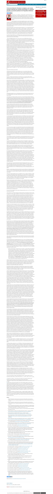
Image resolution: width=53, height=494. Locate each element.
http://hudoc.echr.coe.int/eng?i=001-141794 (24, 447)
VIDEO (27, 4)
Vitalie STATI (24, 478)
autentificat (11, 484)
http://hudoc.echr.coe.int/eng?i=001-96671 (27, 468)
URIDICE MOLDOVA (17, 2)
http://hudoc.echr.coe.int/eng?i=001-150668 (22, 449)
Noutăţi (19, 4)
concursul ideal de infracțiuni (15, 478)
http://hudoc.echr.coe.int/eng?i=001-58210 (24, 426)
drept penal (20, 478)
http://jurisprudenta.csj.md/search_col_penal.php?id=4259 (22, 439)
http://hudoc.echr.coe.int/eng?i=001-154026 (25, 451)
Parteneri (33, 4)
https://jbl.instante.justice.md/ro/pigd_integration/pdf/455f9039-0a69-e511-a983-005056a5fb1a (19, 413)
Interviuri (25, 4)
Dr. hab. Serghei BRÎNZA (40, 12)
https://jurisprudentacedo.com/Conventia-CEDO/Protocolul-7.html (16, 437)
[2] (17, 69)
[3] (9, 329)
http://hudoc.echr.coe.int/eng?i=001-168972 (23, 452)
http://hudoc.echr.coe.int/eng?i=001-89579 (23, 466)
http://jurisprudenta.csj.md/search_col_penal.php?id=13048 (22, 421)
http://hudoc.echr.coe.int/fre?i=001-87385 (24, 467)
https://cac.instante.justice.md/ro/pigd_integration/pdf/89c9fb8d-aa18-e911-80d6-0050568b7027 (19, 419)
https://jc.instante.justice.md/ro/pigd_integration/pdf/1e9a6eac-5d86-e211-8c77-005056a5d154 (19, 411)
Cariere (30, 4)
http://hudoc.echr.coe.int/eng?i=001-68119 (24, 463)
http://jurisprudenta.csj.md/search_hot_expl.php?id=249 (24, 423)
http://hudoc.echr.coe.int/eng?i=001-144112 (23, 448)
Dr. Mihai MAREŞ (40, 15)
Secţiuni (36, 4)
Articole (22, 4)
